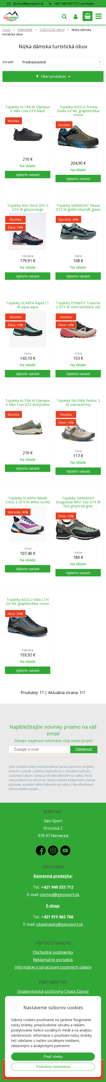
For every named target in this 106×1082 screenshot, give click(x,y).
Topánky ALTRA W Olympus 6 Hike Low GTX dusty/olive (27, 403)
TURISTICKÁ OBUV (52, 30)
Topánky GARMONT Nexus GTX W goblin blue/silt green (78, 207)
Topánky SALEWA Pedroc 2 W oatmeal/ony (78, 403)
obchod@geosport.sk (28, 3)
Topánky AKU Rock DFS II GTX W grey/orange (27, 207)
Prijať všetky (53, 1056)
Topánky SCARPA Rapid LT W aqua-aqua (27, 305)
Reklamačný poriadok (53, 959)
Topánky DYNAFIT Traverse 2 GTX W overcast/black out (78, 305)
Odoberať (83, 749)
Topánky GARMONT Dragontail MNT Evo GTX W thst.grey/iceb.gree (78, 502)
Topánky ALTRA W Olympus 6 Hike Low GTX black (27, 109)
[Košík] (87, 16)
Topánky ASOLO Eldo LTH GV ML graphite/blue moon (27, 602)
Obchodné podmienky (53, 952)
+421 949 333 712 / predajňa (74, 3)
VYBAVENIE (24, 30)
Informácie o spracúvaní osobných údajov (53, 967)
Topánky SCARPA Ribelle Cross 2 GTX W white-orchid (27, 500)
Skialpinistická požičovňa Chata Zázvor (53, 991)
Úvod (6, 30)
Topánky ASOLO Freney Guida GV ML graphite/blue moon (78, 111)
